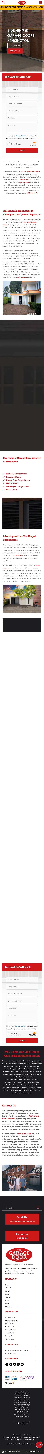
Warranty (8, 1297)
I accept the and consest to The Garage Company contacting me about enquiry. (21, 137)
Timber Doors (9, 1333)
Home (7, 1285)
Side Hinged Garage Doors (17, 486)
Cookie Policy (14, 1443)
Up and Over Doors (11, 1320)
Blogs (7, 1303)
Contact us (8, 1306)
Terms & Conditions (32, 1443)
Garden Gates (9, 1339)
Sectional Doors (10, 1317)
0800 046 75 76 (10, 1353)
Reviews (8, 1291)
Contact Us (15, 51)
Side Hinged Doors (11, 1327)
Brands (7, 1294)
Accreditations (13, 1371)
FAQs (7, 1300)
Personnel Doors (10, 1330)
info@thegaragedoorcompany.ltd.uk (22, 1221)
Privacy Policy (20, 136)
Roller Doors (9, 1323)
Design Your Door (17, 46)
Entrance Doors (10, 1336)
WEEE (8, 1443)
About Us (8, 1288)
